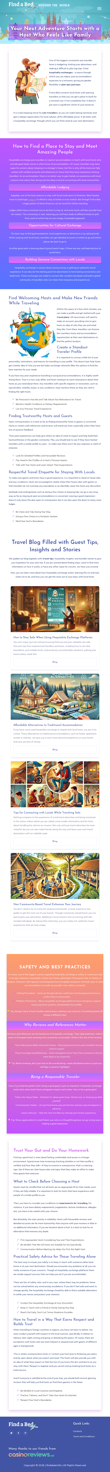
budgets (32, 199)
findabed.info (53, 1465)
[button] (99, 8)
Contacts (77, 1431)
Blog (55, 662)
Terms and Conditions (84, 1436)
